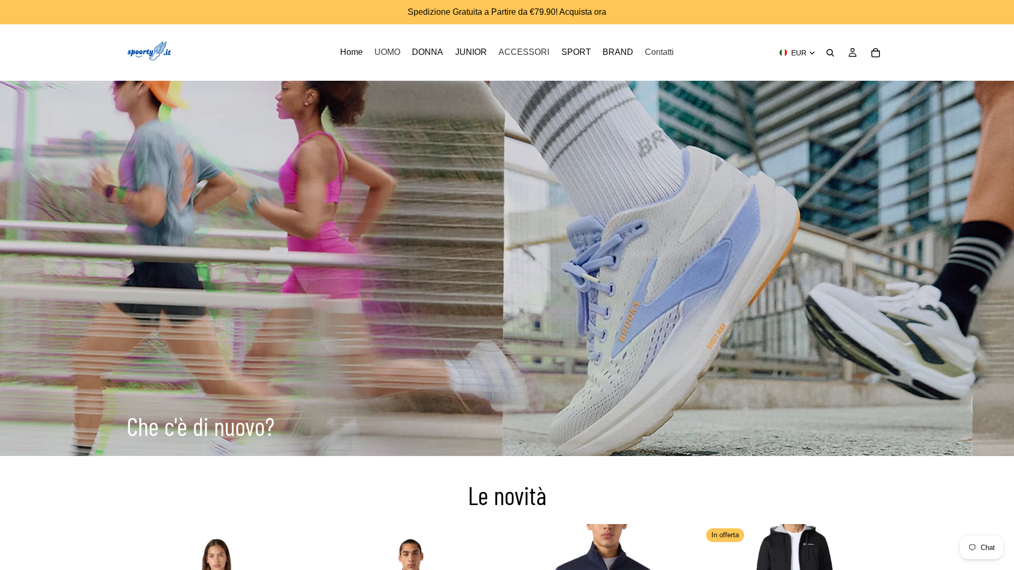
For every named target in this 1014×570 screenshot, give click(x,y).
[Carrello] (875, 52)
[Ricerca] (830, 52)
